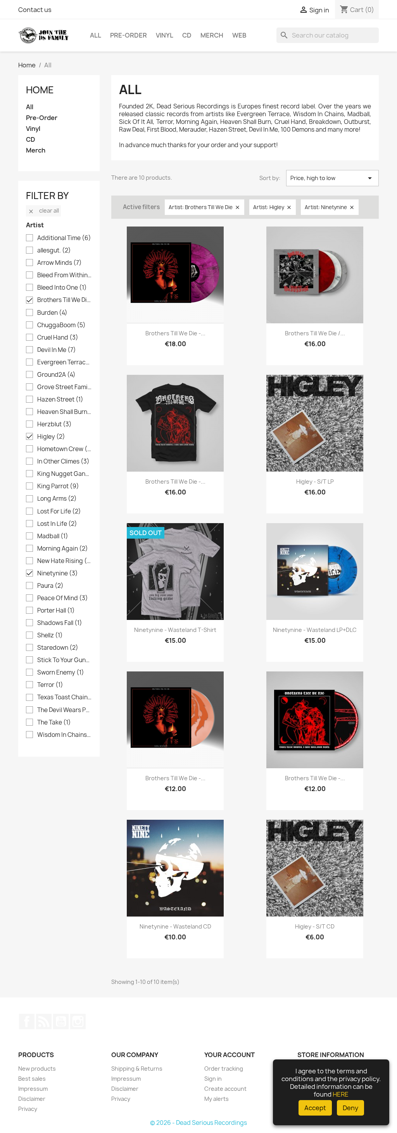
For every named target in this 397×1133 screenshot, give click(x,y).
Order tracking (223, 1068)
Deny (350, 1108)
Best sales (32, 1078)
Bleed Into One (62, 288)
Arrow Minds (59, 263)
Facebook (27, 1021)
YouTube (61, 1021)
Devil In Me (56, 350)
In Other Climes (63, 461)
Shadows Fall (59, 623)
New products (37, 1068)
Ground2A (56, 375)
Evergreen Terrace (64, 362)
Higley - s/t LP (315, 481)
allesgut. (54, 250)
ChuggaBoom (61, 325)
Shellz (50, 635)
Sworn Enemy (60, 672)
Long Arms (57, 499)
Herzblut (54, 424)
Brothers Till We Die (64, 300)
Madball (52, 536)
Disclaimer (31, 1098)
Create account (225, 1088)
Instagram (78, 1021)
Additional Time (64, 238)
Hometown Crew (64, 449)
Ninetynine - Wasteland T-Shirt (175, 629)
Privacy (27, 1108)
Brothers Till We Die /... (315, 333)
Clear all (43, 210)
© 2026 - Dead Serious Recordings (198, 1123)
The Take (54, 722)
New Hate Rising (64, 561)
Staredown (57, 648)
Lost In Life (57, 524)
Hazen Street (60, 399)
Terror (50, 685)
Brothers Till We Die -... (175, 333)
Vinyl (164, 35)
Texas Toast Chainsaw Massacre (64, 697)
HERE (341, 1094)
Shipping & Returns (136, 1068)
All (95, 35)
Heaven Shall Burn (64, 412)
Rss (44, 1021)
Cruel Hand (57, 338)
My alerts (216, 1098)
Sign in (213, 1078)
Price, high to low (332, 178)
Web (239, 35)
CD (187, 35)
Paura (50, 586)
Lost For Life (59, 511)
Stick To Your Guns (64, 660)
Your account (229, 1055)
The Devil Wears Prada (64, 710)
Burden (52, 313)
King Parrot (58, 486)
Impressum (33, 1088)
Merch (211, 35)
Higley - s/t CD (315, 926)
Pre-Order (128, 35)
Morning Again (62, 549)
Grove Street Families (64, 387)
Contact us (35, 9)
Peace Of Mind (62, 598)
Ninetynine (57, 573)
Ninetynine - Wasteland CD (175, 926)
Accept (315, 1108)
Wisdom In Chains (64, 735)
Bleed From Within (64, 275)
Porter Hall (56, 611)
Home (40, 89)
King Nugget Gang (64, 474)
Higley (51, 437)
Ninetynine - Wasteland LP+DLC (315, 629)
